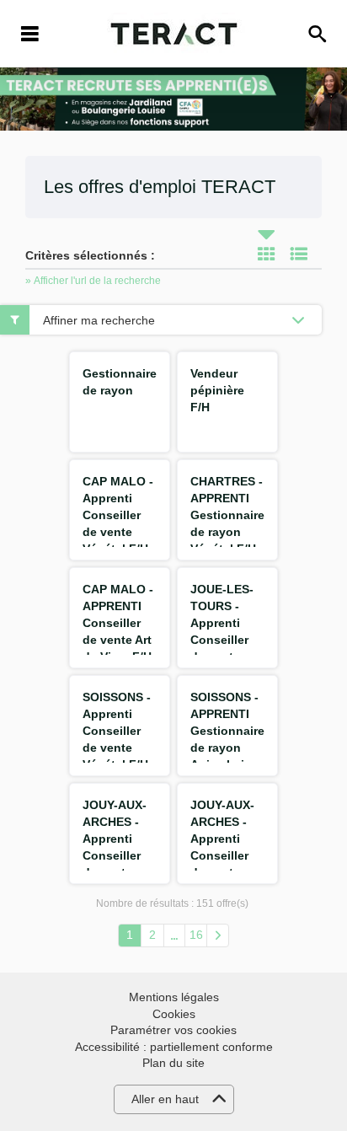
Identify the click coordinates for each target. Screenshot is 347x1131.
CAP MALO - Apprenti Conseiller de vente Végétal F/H (118, 514)
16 (196, 934)
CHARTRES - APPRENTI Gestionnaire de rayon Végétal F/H (227, 514)
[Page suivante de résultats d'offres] (217, 935)
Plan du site (173, 1062)
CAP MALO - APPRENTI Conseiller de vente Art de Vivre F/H (118, 622)
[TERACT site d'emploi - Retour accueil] (174, 34)
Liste (299, 254)
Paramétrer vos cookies (173, 1030)
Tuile (266, 254)
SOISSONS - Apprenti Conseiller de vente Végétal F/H (117, 730)
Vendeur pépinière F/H (217, 390)
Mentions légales (174, 997)
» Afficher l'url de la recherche (93, 281)
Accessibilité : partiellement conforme (174, 1046)
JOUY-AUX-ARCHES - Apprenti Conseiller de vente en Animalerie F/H (224, 855)
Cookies (173, 1014)
